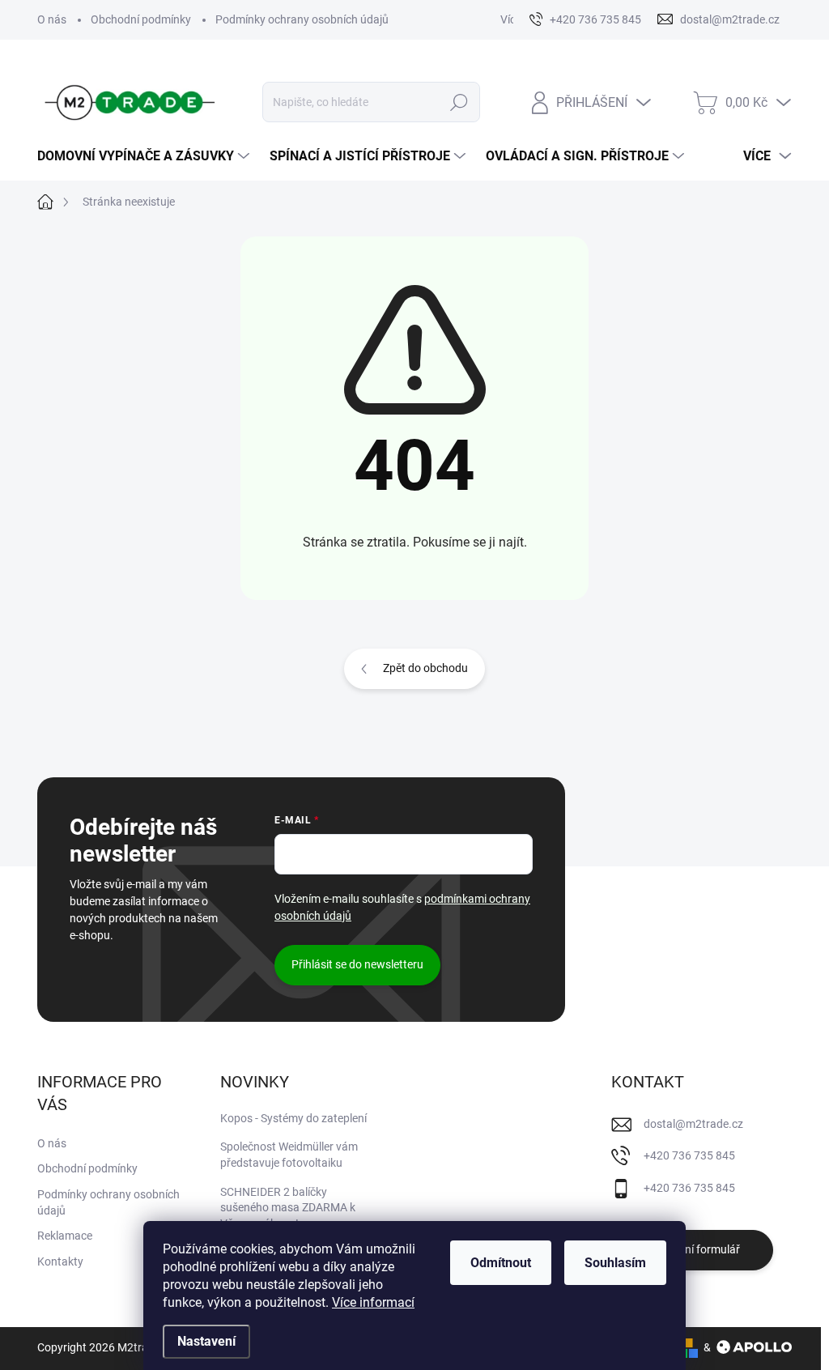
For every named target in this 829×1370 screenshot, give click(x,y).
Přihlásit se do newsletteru (357, 964)
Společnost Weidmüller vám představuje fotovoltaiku (289, 1154)
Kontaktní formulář (692, 1249)
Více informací (373, 1302)
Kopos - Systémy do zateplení (293, 1118)
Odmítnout (500, 1262)
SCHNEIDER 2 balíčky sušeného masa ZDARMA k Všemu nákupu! (287, 1207)
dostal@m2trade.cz (693, 1123)
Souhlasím (615, 1262)
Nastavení (206, 1341)
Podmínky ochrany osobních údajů (302, 19)
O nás (51, 19)
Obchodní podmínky (141, 19)
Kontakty (60, 1261)
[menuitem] (145, 156)
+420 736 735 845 (689, 1155)
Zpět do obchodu (425, 668)
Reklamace (64, 1235)
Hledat (458, 102)
